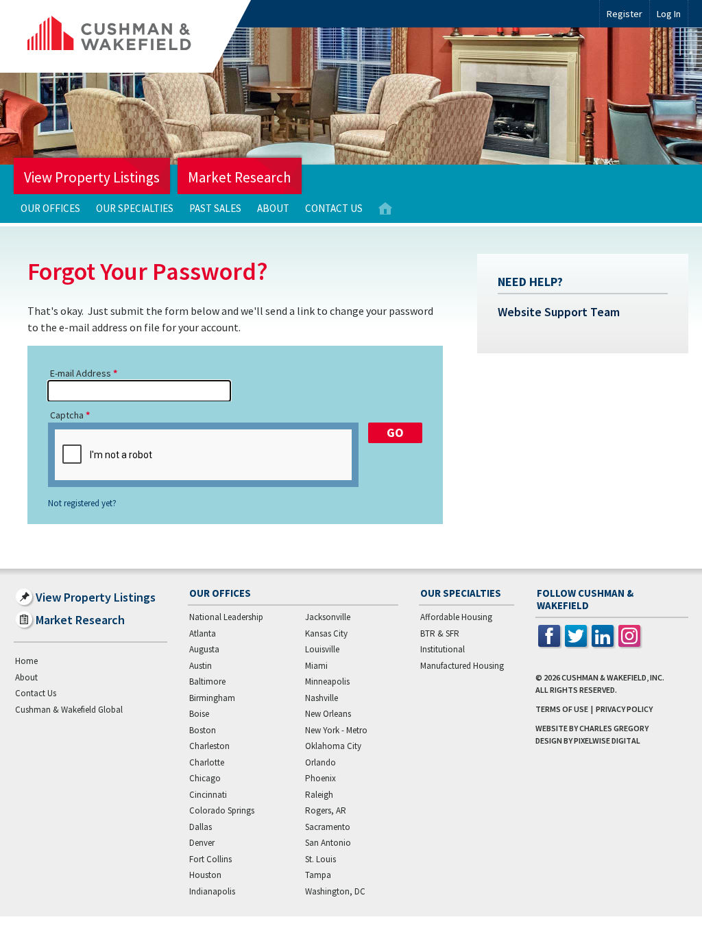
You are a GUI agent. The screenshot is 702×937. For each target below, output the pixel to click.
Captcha (67, 415)
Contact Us (334, 208)
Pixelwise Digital (607, 740)
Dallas (200, 827)
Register (624, 14)
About (273, 208)
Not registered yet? (82, 503)
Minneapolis (327, 681)
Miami (316, 666)
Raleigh (319, 794)
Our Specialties (134, 208)
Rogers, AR (325, 810)
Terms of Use (561, 709)
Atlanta (202, 633)
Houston (205, 875)
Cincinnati (208, 794)
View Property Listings (92, 177)
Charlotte (206, 762)
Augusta (204, 649)
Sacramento (327, 827)
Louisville (322, 649)
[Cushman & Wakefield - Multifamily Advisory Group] (132, 36)
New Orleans (328, 714)
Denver (202, 843)
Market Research (239, 177)
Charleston (209, 746)
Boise (199, 714)
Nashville (321, 698)
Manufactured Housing (462, 666)
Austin (200, 666)
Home (385, 209)
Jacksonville (327, 617)
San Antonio (328, 843)
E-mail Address (80, 373)
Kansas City (326, 633)
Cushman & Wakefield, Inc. (612, 677)
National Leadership (226, 617)
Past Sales (215, 208)
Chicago (205, 778)
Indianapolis (212, 891)
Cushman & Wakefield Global (69, 709)
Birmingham (212, 698)
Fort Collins (210, 859)
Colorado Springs (221, 810)
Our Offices (50, 208)
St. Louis (320, 859)
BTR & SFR (439, 633)
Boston (202, 730)
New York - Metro (336, 730)
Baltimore (207, 681)
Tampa (318, 875)
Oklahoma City (333, 746)
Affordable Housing (456, 617)
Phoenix (320, 778)
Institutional (442, 649)
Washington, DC (335, 891)
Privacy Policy (624, 709)
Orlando (320, 762)
